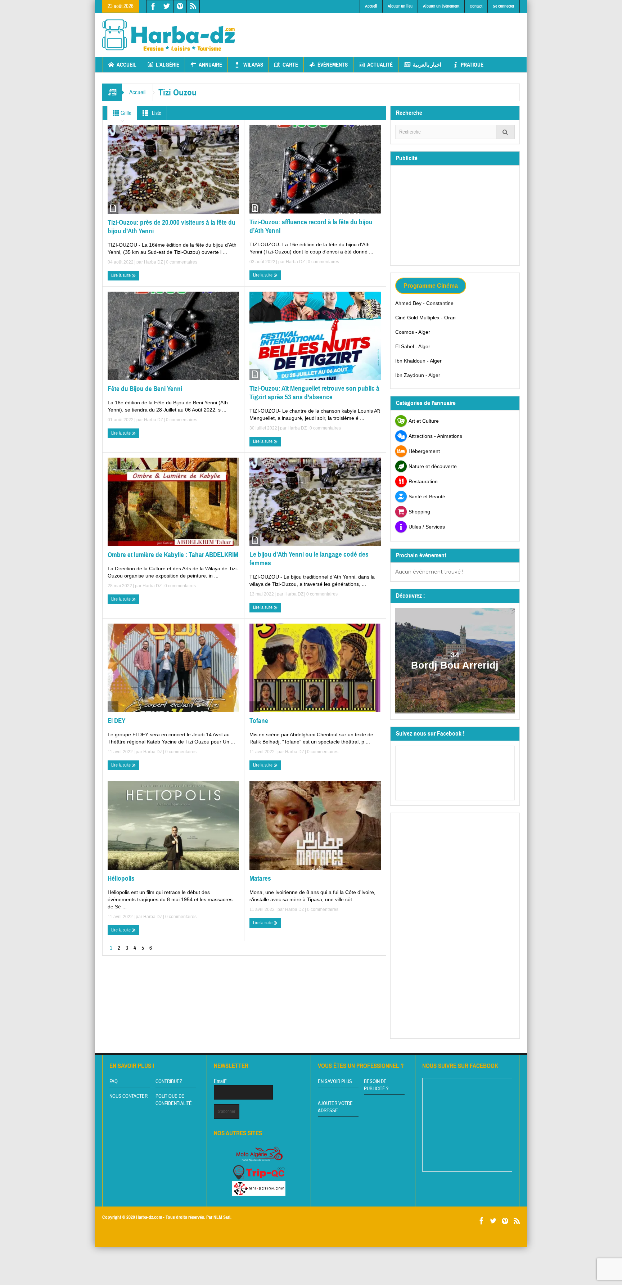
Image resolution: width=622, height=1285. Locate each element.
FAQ (113, 1081)
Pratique (472, 65)
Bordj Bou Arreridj (455, 665)
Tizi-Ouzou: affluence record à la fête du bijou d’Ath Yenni (311, 226)
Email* (220, 1081)
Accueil (371, 6)
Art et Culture (424, 421)
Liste (156, 113)
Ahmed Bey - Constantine (424, 303)
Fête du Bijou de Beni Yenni (145, 389)
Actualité (380, 65)
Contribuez (169, 1081)
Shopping (419, 512)
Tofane (258, 720)
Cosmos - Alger (412, 332)
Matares (260, 878)
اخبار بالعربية (427, 65)
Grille (125, 113)
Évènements (332, 65)
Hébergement (424, 451)
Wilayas (253, 65)
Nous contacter (128, 1096)
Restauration (423, 481)
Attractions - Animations (435, 436)
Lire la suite (121, 275)
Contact (476, 6)
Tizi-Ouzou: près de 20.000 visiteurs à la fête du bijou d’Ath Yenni (171, 226)
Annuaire (210, 65)
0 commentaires (181, 262)
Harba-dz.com (149, 1217)
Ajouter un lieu (400, 6)
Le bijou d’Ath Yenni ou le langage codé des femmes (309, 558)
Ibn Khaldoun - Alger (418, 361)
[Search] (505, 132)
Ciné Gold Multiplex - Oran (425, 317)
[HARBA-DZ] (168, 35)
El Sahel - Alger (412, 346)
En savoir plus (335, 1081)
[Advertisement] (389, 29)
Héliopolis (121, 878)
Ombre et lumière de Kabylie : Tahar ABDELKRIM (173, 555)
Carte (290, 65)
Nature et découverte (433, 466)
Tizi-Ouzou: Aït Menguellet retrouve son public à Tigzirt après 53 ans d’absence (314, 392)
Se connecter (503, 6)
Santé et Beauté (427, 496)
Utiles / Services (427, 527)
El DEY (116, 720)
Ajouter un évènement (441, 6)
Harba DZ (153, 262)
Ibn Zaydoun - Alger (417, 375)
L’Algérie (167, 65)
